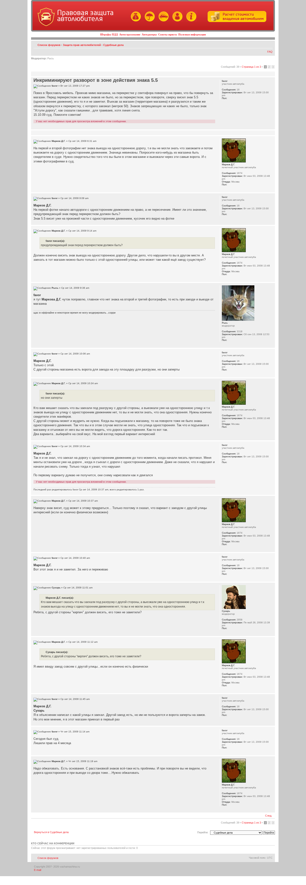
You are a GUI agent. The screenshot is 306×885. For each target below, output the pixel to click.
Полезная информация (192, 34)
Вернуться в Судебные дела (51, 832)
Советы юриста (167, 34)
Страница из (251, 66)
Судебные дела (113, 45)
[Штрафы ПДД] (134, 21)
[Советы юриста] (176, 21)
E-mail (37, 869)
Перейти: (202, 832)
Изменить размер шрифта (269, 44)
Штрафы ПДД (109, 34)
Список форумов (49, 45)
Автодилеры (149, 34)
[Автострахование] (148, 21)
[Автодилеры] (162, 21)
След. (268, 815)
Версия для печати (261, 44)
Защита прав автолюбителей (82, 45)
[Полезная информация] (190, 21)
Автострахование (129, 34)
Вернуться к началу (271, 127)
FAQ (270, 51)
